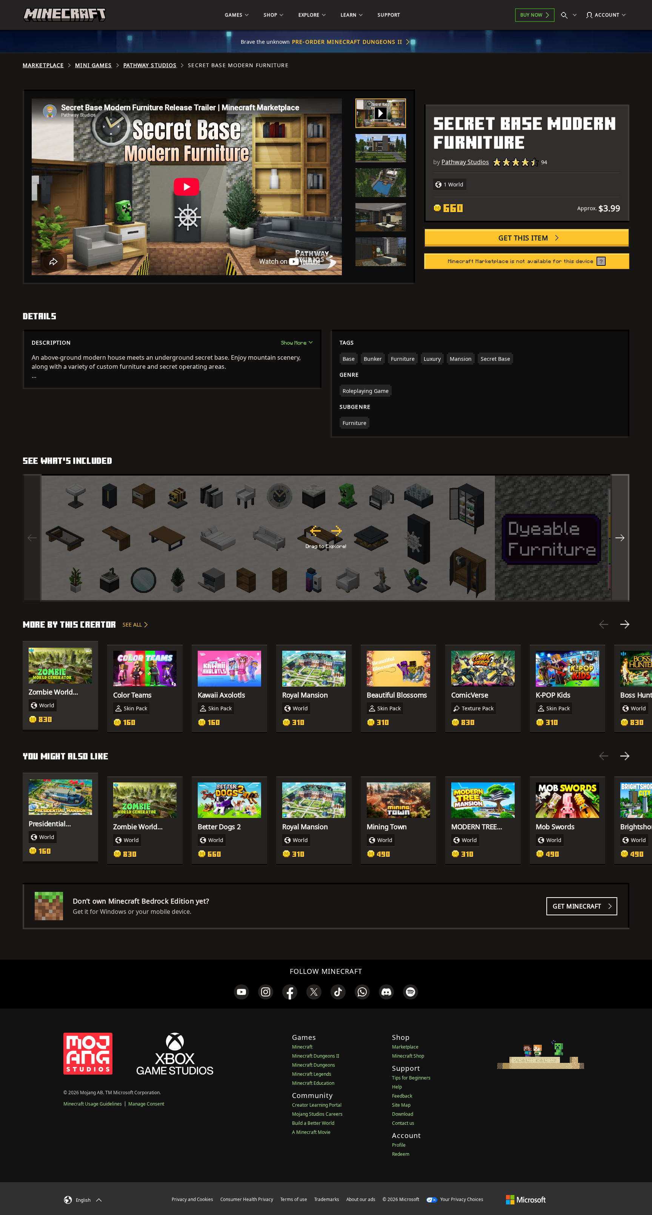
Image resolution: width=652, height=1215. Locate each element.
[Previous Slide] (603, 624)
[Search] (570, 15)
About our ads (360, 1199)
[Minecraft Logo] (64, 15)
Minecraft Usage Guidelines (92, 1103)
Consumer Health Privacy (246, 1199)
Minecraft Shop (408, 1056)
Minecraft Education (313, 1083)
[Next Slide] (624, 624)
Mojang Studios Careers (317, 1114)
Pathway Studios (150, 65)
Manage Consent (146, 1103)
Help (397, 1087)
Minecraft (302, 1047)
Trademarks (326, 1199)
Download (402, 1114)
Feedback (402, 1096)
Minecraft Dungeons (313, 1065)
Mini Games (93, 65)
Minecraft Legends (311, 1074)
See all (132, 624)
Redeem (400, 1154)
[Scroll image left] (32, 538)
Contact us (403, 1123)
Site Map (401, 1105)
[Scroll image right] (619, 538)
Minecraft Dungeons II (315, 1056)
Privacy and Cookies (192, 1199)
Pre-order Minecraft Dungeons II (347, 41)
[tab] (380, 113)
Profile (399, 1145)
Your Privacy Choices (461, 1199)
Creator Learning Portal (316, 1105)
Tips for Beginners (411, 1078)
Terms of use (293, 1199)
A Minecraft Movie (311, 1132)
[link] (241, 991)
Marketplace (43, 65)
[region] (326, 538)
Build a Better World (313, 1123)
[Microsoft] (526, 1199)
